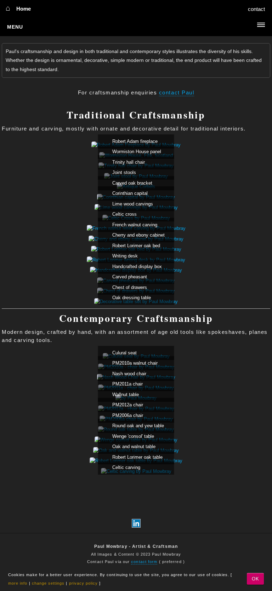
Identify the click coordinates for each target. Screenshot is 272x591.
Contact (256, 9)
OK (255, 578)
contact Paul (176, 92)
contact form (144, 562)
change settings (48, 583)
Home (23, 9)
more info (17, 583)
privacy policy (83, 583)
